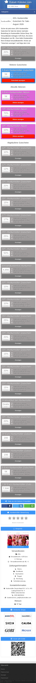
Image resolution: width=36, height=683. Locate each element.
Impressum (4, 678)
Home (3, 669)
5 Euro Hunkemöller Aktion (15, 92)
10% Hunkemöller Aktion (14, 126)
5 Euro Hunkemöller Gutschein (18, 70)
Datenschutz (5, 672)
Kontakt (3, 675)
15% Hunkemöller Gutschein (16, 198)
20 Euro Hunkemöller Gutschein (18, 434)
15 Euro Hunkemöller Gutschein (18, 450)
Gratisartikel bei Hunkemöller (17, 400)
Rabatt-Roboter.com (20, 2)
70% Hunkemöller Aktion (14, 109)
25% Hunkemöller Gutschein (16, 232)
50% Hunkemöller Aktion (14, 249)
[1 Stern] (10, 518)
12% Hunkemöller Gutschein (16, 165)
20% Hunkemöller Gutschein (16, 48)
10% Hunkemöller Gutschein (16, 148)
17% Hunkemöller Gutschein (16, 215)
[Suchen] (27, 6)
